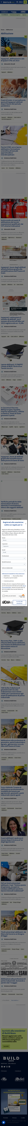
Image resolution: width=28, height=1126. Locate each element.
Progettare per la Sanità (10, 578)
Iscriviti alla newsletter (19, 602)
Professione (5, 556)
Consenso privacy (9, 581)
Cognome (4, 544)
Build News (7, 576)
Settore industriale (7, 568)
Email (3, 550)
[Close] (26, 524)
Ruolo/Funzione (6, 562)
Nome (3, 538)
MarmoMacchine (18, 576)
